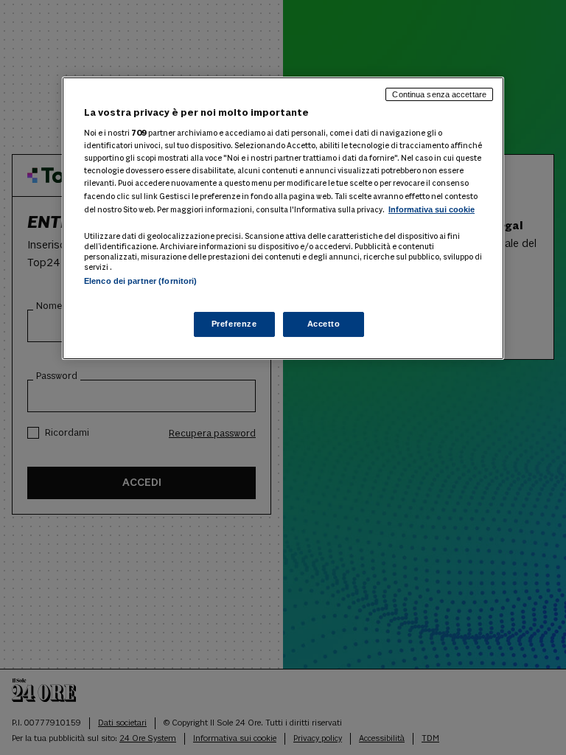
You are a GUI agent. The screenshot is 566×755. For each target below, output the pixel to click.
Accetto (323, 323)
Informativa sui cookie (431, 209)
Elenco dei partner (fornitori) (140, 280)
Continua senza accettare (439, 94)
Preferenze (234, 323)
